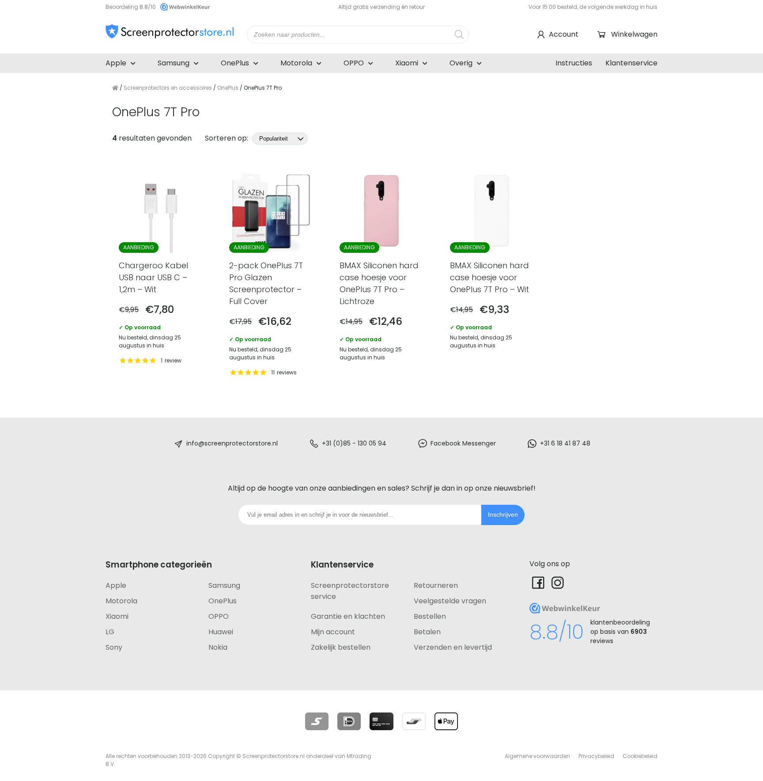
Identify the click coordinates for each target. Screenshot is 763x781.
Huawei (220, 632)
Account (563, 34)
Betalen (427, 632)
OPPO (354, 63)
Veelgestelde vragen (450, 601)
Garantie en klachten (348, 616)
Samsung (173, 63)
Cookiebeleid (640, 756)
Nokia (217, 647)
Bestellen (430, 616)
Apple (116, 63)
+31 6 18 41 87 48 (565, 443)
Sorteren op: (227, 138)
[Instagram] (558, 582)
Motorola (296, 63)
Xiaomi (406, 63)
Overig (460, 63)
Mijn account (333, 632)
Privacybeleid (596, 756)
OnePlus (235, 63)
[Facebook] (538, 582)
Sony (114, 647)
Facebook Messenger (463, 443)
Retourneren (436, 585)
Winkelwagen (634, 34)
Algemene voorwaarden (537, 756)
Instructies (573, 63)
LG (110, 632)
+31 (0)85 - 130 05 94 (354, 443)
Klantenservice (631, 63)
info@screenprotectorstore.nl (232, 443)
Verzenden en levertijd (453, 647)
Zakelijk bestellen (340, 647)
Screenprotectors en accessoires (168, 87)
